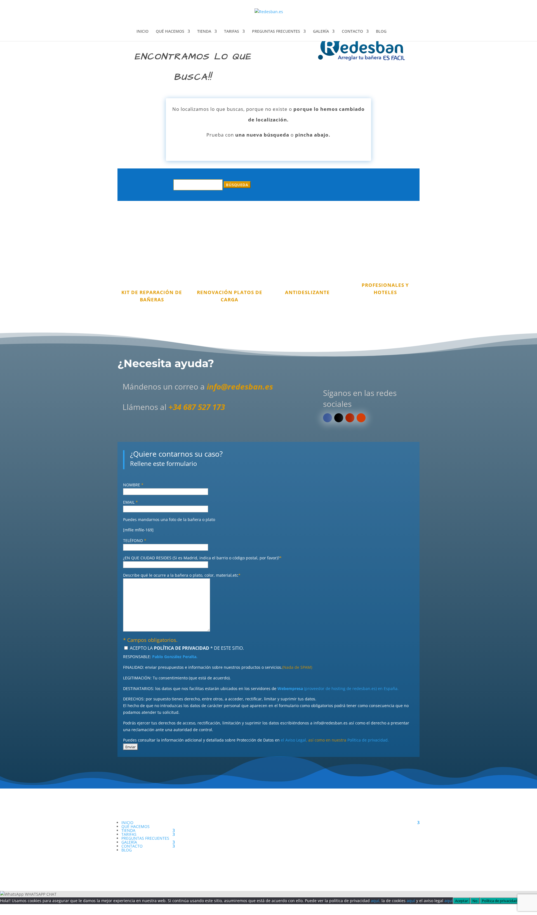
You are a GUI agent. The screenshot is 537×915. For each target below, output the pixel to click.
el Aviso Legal (293, 740)
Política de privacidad (499, 900)
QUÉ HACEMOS (170, 31)
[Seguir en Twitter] (338, 417)
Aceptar (461, 900)
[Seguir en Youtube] (349, 417)
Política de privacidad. (368, 740)
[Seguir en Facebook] (327, 417)
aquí (411, 900)
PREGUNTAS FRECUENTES (276, 31)
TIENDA (204, 31)
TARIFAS (231, 31)
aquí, (375, 900)
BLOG (381, 31)
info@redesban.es (240, 386)
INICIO (142, 31)
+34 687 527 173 (196, 407)
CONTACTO (352, 31)
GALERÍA (321, 31)
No (474, 900)
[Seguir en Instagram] (361, 417)
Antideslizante (307, 292)
